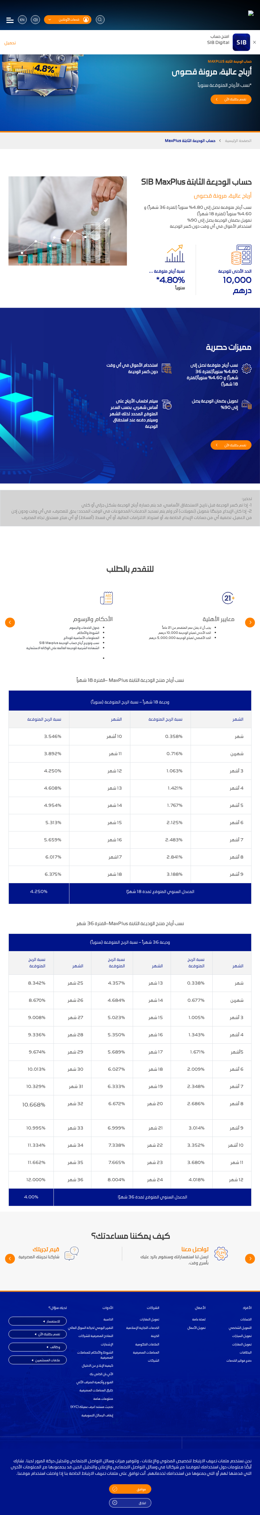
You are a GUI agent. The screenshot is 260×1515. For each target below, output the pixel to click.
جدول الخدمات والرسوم (84, 627)
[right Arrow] (10, 622)
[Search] (100, 19)
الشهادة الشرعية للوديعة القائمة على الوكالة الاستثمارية (62, 648)
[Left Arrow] (250, 622)
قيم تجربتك (46, 1249)
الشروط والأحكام (88, 633)
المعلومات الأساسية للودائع (81, 638)
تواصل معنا (195, 1249)
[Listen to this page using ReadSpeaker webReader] (35, 19)
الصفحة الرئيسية (238, 140)
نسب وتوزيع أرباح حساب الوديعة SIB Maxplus (69, 643)
